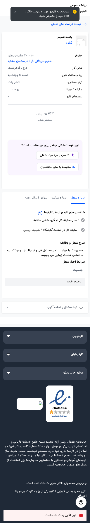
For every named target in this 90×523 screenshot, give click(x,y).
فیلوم (69, 43)
